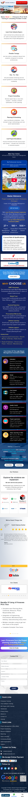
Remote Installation (6, 731)
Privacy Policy (4, 711)
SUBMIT (14, 688)
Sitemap (3, 719)
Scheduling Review (6, 739)
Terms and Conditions (6, 791)
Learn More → (14, 276)
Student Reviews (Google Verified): (14, 259)
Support (3, 744)
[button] (3, 595)
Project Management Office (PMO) (10, 726)
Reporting (3, 734)
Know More (9, 465)
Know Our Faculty (14, 648)
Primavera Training (6, 701)
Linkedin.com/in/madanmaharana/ (14, 265)
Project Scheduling (6, 729)
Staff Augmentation (6, 741)
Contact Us (4, 716)
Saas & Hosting (5, 736)
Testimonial (4, 709)
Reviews (25, 791)
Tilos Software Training (7, 703)
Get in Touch (14, 208)
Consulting (17, 446)
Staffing (10, 446)
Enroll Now (19, 465)
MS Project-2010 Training (7, 706)
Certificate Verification (22, 2)
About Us (3, 714)
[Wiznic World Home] (8, 2)
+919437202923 (7, 751)
